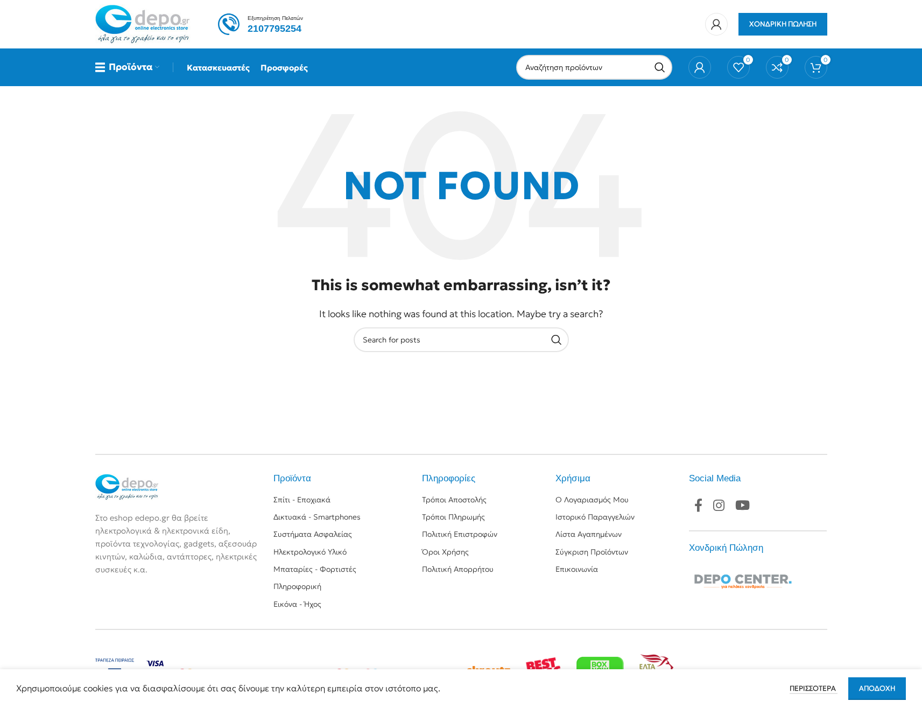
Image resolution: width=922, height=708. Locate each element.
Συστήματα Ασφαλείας (312, 534)
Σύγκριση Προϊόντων (591, 552)
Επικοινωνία (576, 569)
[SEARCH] (659, 67)
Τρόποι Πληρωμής (453, 517)
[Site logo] (143, 23)
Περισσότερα (813, 688)
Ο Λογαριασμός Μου (592, 499)
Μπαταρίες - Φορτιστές (314, 569)
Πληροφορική (297, 586)
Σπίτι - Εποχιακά (301, 499)
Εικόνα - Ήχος (297, 604)
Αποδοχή (877, 688)
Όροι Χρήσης (445, 552)
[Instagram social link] (719, 506)
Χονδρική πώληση (783, 24)
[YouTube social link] (742, 506)
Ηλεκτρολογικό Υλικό (310, 552)
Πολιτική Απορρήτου (458, 569)
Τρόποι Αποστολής (454, 499)
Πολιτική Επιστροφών (459, 534)
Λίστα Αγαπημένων (588, 534)
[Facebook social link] (698, 506)
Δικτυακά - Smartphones (317, 517)
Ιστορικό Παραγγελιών (595, 517)
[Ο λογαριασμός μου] (716, 24)
